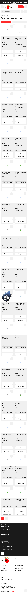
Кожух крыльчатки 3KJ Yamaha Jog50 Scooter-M (7, 140)
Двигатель (9, 15)
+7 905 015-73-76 (6, 546)
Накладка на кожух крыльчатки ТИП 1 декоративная (6, 337)
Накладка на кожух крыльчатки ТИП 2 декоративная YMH (19, 106)
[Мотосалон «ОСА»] (8, 7)
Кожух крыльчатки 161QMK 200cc (19, 370)
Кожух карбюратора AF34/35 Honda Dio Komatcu (6, 38)
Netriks (12, 591)
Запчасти (3, 15)
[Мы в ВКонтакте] (2, 553)
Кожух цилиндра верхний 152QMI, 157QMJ (5, 271)
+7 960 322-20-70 (6, 530)
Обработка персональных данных (9, 588)
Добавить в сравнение (11, 26)
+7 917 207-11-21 (6, 538)
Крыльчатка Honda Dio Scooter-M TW (20, 402)
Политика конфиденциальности (8, 587)
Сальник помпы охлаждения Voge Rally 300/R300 (20, 38)
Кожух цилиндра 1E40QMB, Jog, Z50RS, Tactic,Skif (7, 72)
